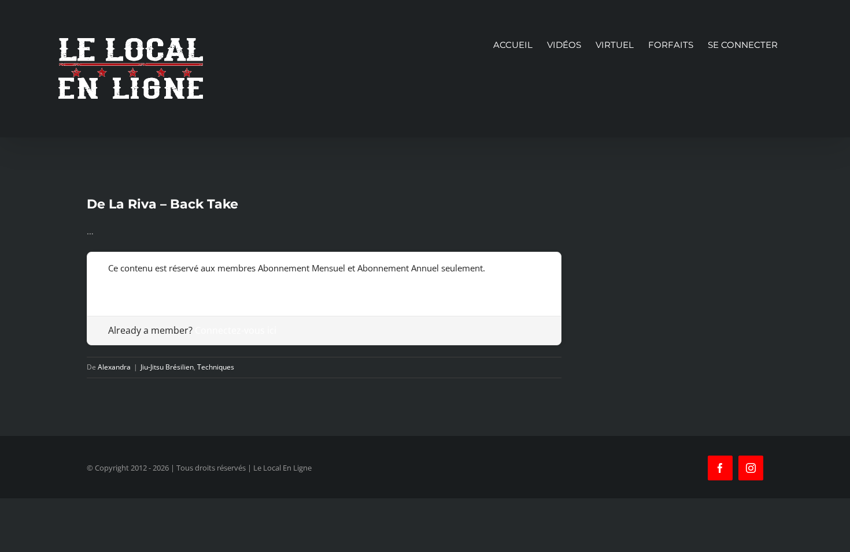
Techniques (215, 367)
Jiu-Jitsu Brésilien (167, 367)
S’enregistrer (133, 286)
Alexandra (114, 367)
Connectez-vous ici (235, 330)
